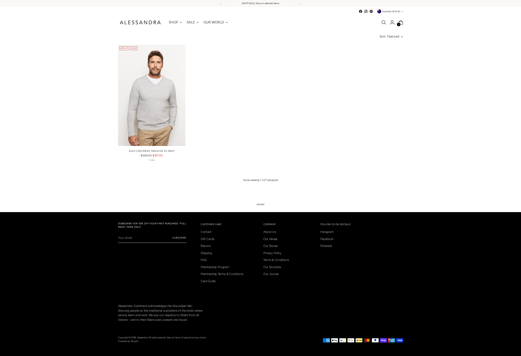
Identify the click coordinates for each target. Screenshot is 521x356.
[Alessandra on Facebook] (360, 11)
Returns (206, 246)
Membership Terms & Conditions (222, 274)
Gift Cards (207, 239)
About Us (269, 232)
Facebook (326, 239)
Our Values (270, 239)
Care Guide (208, 281)
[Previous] (221, 3)
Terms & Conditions (276, 260)
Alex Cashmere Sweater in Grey (152, 150)
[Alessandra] (140, 22)
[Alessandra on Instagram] (366, 11)
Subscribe (179, 237)
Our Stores (270, 246)
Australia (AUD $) (391, 11)
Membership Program (215, 267)
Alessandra (142, 337)
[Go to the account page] (392, 22)
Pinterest (326, 246)
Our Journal (271, 274)
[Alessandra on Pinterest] (371, 11)
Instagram (327, 232)
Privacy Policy (272, 253)
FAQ (204, 260)
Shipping (206, 253)
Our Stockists (272, 267)
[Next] (300, 3)
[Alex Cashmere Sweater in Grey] (151, 95)
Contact (206, 232)
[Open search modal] (384, 22)
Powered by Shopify (128, 341)
